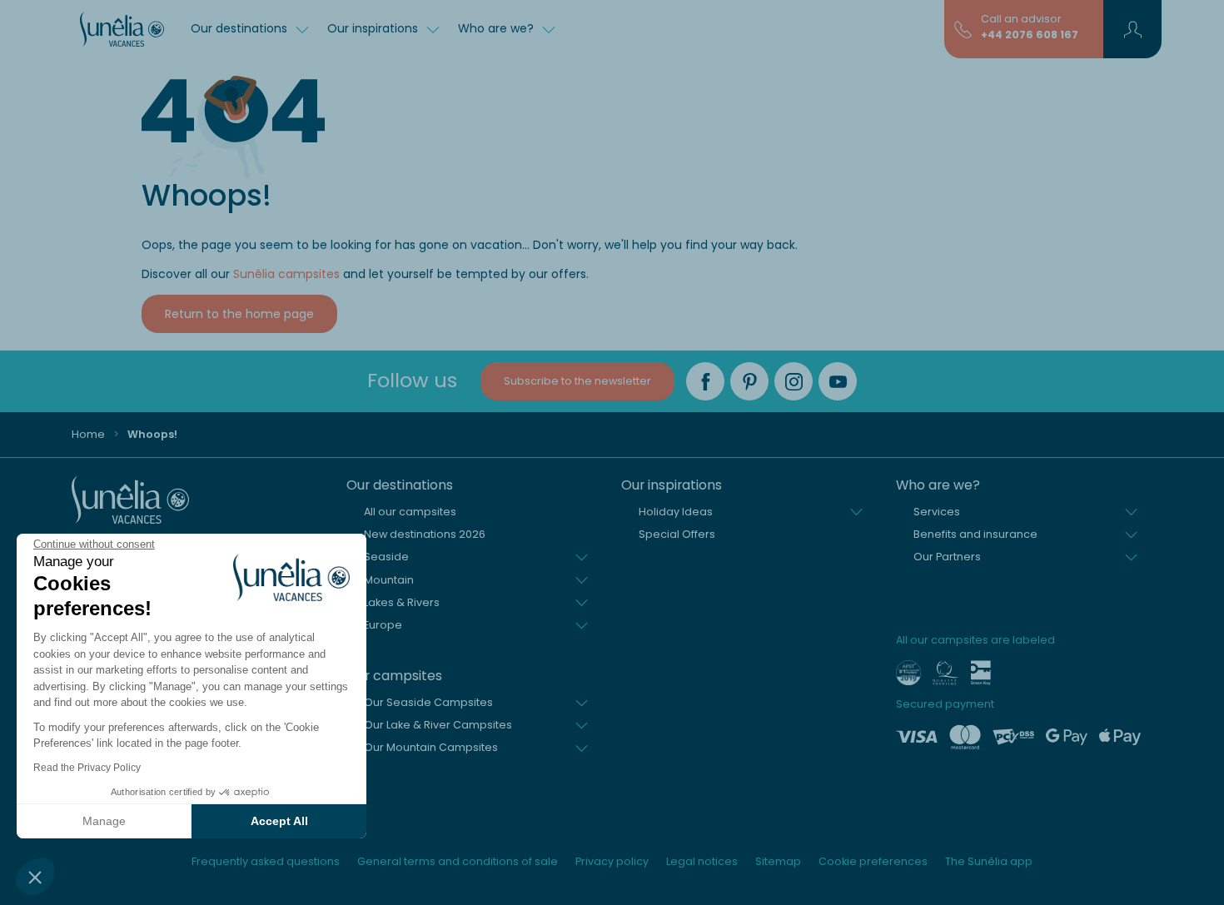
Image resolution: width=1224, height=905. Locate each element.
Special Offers (677, 534)
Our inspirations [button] (374, 28)
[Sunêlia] (122, 29)
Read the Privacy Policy (87, 767)
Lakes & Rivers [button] (402, 602)
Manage (104, 821)
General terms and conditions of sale (457, 861)
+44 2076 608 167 (1029, 34)
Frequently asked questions (266, 861)
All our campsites (410, 512)
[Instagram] (793, 381)
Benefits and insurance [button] (975, 534)
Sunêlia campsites (286, 274)
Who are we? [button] (497, 28)
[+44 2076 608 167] (963, 28)
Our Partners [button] (947, 556)
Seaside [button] (386, 556)
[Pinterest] (749, 381)
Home (88, 434)
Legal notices (702, 861)
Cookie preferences (873, 861)
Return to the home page (239, 314)
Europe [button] (383, 625)
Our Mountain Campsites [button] (431, 747)
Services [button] (936, 512)
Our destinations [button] (241, 28)
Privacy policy (612, 861)
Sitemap (778, 861)
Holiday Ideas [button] (676, 512)
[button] (35, 877)
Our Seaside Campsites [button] (428, 702)
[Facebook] (705, 381)
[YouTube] (837, 381)
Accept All (279, 821)
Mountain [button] (389, 580)
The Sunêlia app (988, 861)
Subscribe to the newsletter (577, 381)
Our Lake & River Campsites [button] (438, 725)
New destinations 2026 (424, 534)
